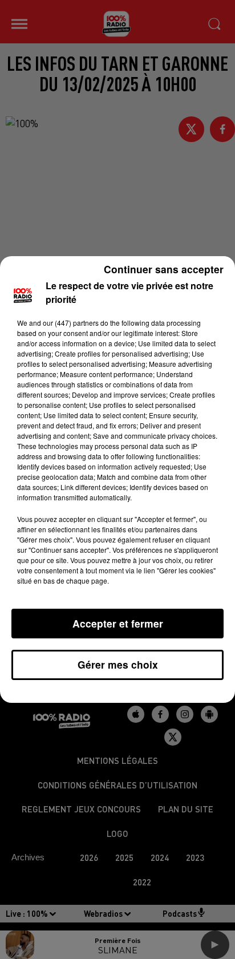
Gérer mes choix (118, 664)
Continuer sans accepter (164, 269)
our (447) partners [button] (71, 322)
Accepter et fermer (117, 623)
